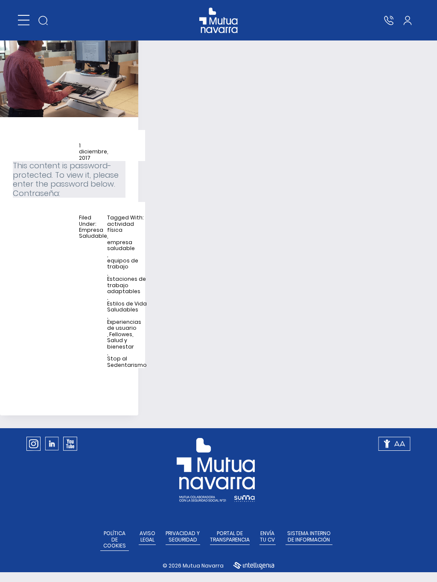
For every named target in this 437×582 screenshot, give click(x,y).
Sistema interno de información (309, 536)
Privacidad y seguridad (183, 536)
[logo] (218, 20)
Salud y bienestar (120, 343)
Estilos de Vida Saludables (127, 307)
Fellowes (120, 334)
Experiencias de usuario (124, 325)
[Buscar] (43, 20)
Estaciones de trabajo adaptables (126, 285)
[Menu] (23, 20)
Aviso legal (147, 536)
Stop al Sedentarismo (127, 362)
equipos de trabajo (122, 264)
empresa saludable (121, 245)
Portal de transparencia (230, 536)
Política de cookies (114, 539)
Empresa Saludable (93, 233)
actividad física (120, 227)
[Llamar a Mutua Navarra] (389, 20)
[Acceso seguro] (407, 20)
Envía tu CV (267, 536)
